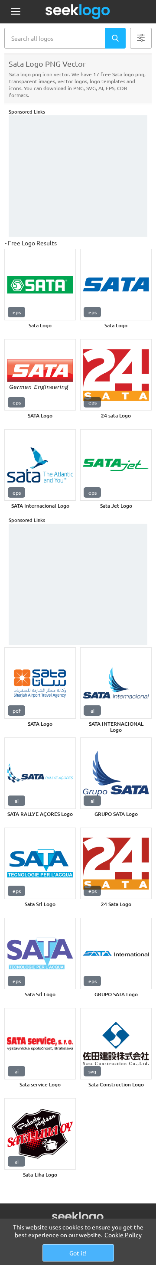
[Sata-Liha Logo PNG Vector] (40, 1134)
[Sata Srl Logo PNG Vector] (40, 863)
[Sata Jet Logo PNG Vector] (116, 465)
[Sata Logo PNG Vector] (40, 284)
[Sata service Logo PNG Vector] (40, 1043)
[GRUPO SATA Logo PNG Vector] (116, 773)
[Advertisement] (78, 176)
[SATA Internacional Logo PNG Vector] (40, 465)
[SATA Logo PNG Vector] (40, 375)
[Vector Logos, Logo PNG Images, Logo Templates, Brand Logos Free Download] (78, 11)
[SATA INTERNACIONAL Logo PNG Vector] (116, 683)
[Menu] (15, 12)
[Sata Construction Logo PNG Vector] (116, 1043)
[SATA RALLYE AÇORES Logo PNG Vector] (40, 773)
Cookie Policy (123, 1235)
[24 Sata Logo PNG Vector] (116, 863)
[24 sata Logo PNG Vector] (116, 375)
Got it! (78, 1253)
